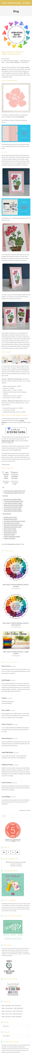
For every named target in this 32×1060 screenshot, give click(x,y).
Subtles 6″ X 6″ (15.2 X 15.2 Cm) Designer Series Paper (14, 482)
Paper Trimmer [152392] (10, 529)
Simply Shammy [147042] (10, 530)
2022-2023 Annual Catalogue (11, 60)
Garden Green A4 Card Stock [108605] (13, 505)
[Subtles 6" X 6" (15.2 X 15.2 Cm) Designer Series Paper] (14, 475)
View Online (12, 865)
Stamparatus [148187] (9, 534)
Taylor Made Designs (11, 3)
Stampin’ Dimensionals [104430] (12, 536)
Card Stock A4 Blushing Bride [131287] (13, 501)
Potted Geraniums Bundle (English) (6, 482)
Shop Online (19, 865)
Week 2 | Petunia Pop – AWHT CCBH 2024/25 (11, 1016)
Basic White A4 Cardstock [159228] (12, 499)
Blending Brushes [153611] (10, 519)
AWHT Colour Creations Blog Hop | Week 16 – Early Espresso (16, 624)
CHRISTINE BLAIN (7, 752)
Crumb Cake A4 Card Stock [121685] (13, 503)
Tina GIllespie (6, 797)
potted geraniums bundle (10, 544)
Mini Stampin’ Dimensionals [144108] (13, 525)
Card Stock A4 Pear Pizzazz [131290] (13, 507)
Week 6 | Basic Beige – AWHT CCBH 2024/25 (11, 1005)
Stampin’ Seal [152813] (9, 538)
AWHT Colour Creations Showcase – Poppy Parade (16, 652)
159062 (6, 483)
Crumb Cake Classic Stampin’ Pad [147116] (14, 491)
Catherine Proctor (7, 765)
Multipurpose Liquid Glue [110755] (12, 527)
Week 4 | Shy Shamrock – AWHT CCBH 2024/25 (12, 1011)
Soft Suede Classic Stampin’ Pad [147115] (14, 492)
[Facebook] (4, 852)
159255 (14, 484)
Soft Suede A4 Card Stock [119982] (12, 509)
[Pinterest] (13, 852)
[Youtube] (17, 852)
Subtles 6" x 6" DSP (20, 544)
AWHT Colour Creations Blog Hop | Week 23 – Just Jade (16, 585)
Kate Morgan (6, 680)
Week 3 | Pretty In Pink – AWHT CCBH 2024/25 (12, 1014)
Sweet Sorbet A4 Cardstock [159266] (13, 511)
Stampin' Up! (25, 62)
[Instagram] (8, 852)
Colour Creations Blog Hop (13, 62)
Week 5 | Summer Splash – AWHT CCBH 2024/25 (12, 1008)
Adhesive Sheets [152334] (10, 517)
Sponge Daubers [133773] (10, 532)
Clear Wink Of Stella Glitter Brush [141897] (14, 521)
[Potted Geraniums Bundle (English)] (6, 475)
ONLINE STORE (14, 952)
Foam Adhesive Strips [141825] (11, 523)
